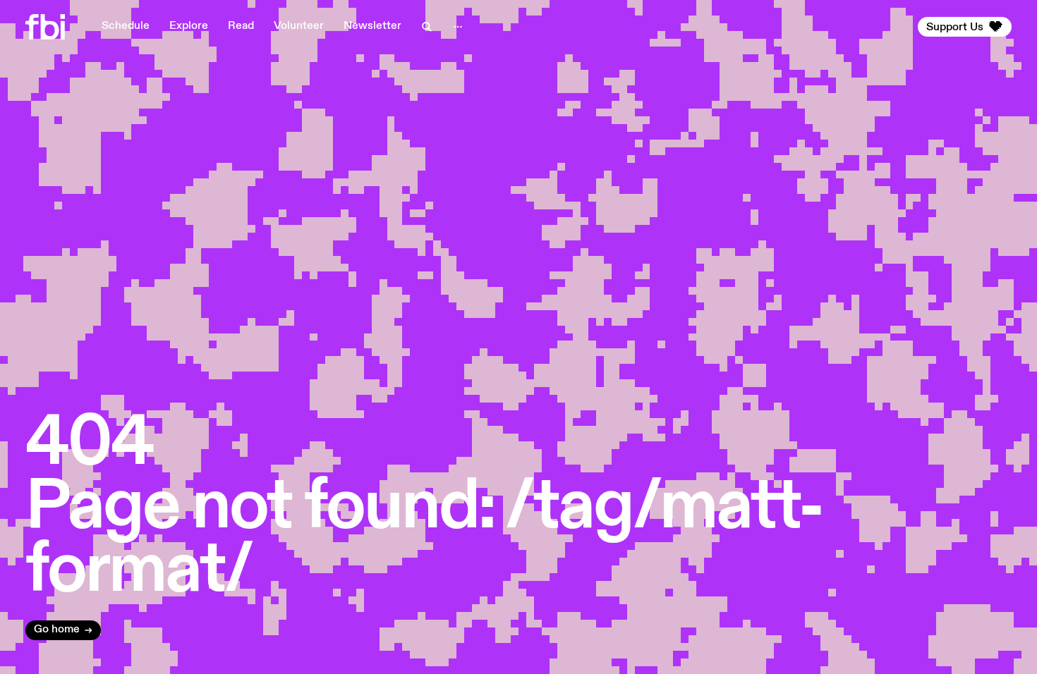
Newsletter (372, 26)
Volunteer (299, 26)
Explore (188, 26)
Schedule (126, 26)
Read (241, 26)
